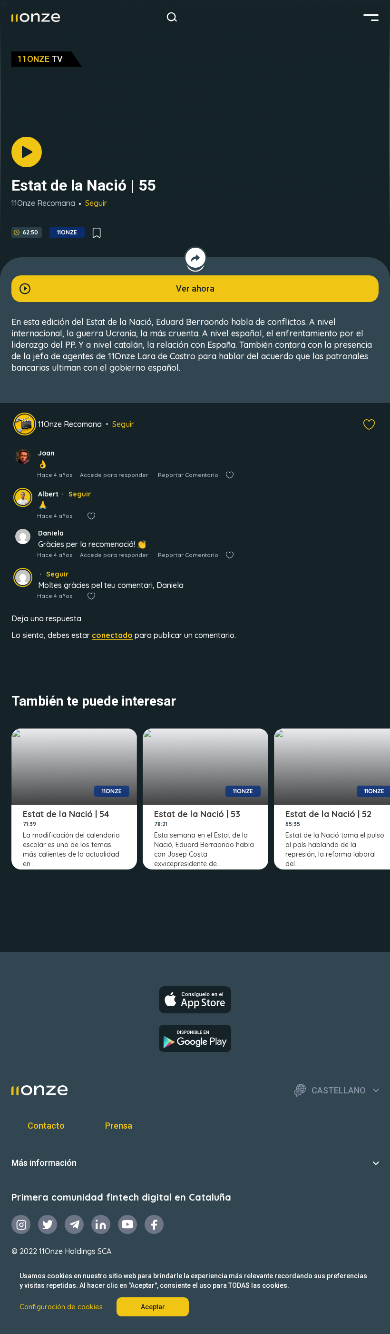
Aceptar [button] (153, 1307)
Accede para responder (114, 474)
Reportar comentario (188, 474)
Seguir (96, 203)
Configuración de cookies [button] (61, 1307)
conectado (112, 635)
